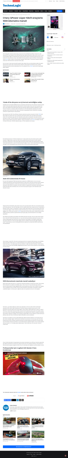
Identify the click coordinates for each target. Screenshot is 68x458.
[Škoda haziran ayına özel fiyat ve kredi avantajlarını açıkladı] (23, 434)
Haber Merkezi (7, 23)
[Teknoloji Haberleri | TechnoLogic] (13, 5)
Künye (31, 454)
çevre (7, 59)
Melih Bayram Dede (29, 406)
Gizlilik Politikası (38, 454)
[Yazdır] (23, 400)
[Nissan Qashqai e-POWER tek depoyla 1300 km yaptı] (9, 421)
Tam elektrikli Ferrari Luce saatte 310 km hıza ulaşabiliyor (9, 439)
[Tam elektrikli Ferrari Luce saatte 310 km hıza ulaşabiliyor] (9, 434)
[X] (13, 411)
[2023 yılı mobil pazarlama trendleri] (6, 81)
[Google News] (21, 396)
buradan (19, 392)
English (40, 452)
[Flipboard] (30, 396)
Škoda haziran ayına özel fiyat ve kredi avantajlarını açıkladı (23, 439)
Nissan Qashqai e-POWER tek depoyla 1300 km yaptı (8, 426)
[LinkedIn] (18, 400)
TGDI (39, 114)
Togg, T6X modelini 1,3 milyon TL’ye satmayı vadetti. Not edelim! (15, 74)
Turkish (37, 452)
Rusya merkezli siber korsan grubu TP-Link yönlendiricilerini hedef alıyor (38, 439)
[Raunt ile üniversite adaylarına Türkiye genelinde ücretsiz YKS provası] (38, 421)
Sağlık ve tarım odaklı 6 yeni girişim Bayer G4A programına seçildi (23, 426)
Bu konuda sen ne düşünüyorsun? (23, 446)
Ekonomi (8, 14)
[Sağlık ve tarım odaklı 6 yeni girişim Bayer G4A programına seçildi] (23, 421)
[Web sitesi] (10, 411)
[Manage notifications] (65, 456)
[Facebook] (11, 411)
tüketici (31, 66)
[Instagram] (15, 411)
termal (33, 119)
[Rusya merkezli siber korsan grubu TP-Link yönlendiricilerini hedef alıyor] (38, 434)
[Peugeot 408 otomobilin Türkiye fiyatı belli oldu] (27, 81)
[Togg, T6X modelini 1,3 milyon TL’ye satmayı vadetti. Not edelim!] (6, 74)
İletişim (34, 454)
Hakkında (28, 454)
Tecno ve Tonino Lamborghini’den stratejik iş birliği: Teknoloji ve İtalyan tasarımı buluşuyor (37, 74)
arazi (20, 211)
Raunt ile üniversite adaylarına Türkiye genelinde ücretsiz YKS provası (38, 426)
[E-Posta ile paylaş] (20, 400)
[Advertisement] (44, 5)
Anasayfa (5, 14)
